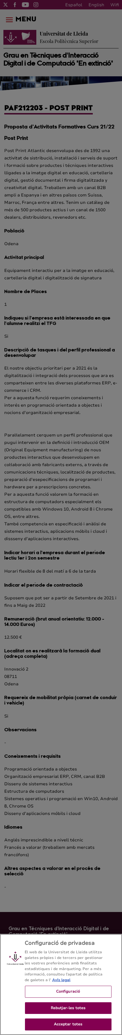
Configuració (68, 991)
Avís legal (61, 980)
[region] (61, 984)
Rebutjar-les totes (68, 1008)
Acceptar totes (68, 1024)
